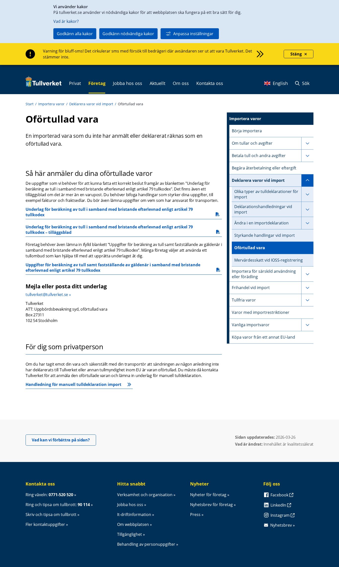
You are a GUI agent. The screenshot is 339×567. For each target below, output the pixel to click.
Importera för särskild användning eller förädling (264, 274)
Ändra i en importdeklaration (261, 223)
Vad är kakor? (66, 21)
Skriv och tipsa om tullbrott (51, 514)
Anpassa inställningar (193, 33)
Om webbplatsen (133, 524)
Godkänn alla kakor (75, 33)
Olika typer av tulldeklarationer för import (266, 194)
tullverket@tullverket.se (47, 294)
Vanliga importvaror (251, 324)
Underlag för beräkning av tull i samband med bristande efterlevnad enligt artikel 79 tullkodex (110, 212)
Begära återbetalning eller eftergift (264, 168)
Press (195, 514)
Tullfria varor (244, 300)
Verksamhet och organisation (144, 494)
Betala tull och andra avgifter (259, 155)
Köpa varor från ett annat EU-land (263, 337)
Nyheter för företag (208, 494)
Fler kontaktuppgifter (45, 524)
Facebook (280, 495)
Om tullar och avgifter (252, 143)
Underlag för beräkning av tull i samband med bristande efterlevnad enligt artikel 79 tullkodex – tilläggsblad (110, 229)
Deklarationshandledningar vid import (263, 209)
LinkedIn (279, 505)
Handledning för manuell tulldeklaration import (73, 384)
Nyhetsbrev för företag (211, 504)
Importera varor (51, 104)
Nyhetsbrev (281, 525)
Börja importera (247, 131)
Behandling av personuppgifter (146, 544)
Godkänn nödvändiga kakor (128, 33)
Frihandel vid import (251, 287)
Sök (305, 83)
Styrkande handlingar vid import (264, 235)
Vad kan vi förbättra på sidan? (64, 440)
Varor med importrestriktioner (260, 312)
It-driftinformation (134, 514)
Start (30, 104)
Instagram (281, 515)
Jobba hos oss (130, 504)
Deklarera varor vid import (91, 104)
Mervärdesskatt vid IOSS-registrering (268, 260)
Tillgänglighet (129, 534)
